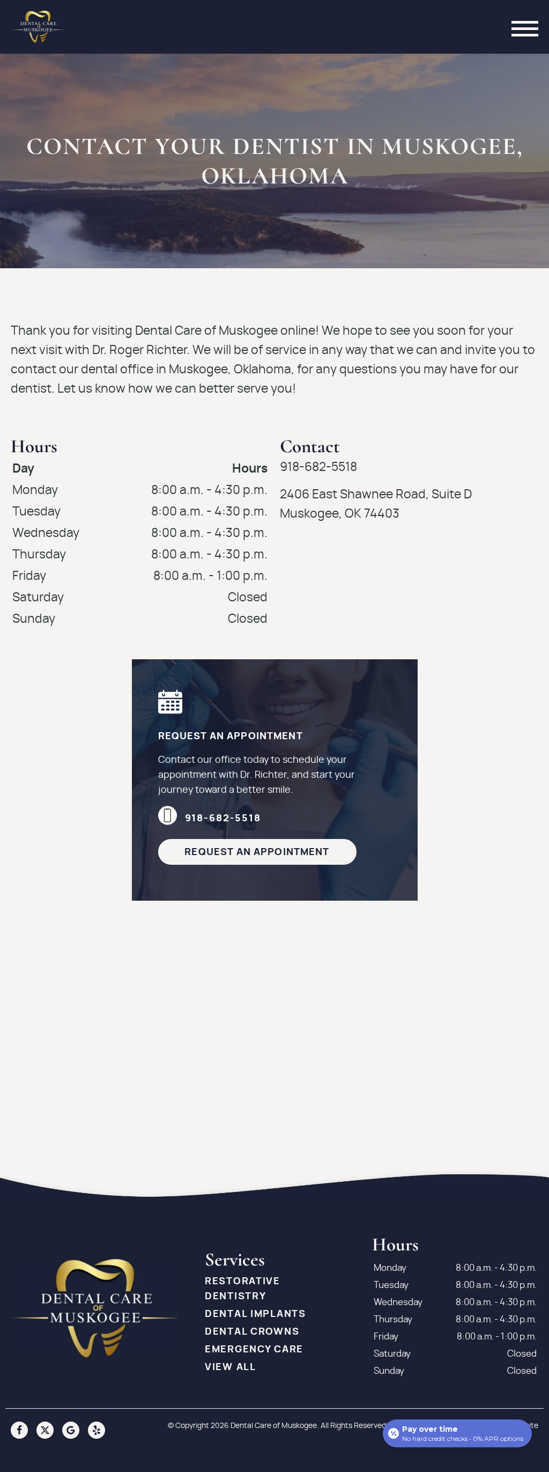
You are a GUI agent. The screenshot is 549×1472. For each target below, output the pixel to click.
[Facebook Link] (19, 1430)
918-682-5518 (223, 818)
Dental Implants (255, 1314)
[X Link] (45, 1430)
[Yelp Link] (96, 1430)
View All (230, 1367)
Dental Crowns (252, 1332)
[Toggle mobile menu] (525, 26)
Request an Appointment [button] (256, 852)
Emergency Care (254, 1350)
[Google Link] (70, 1430)
